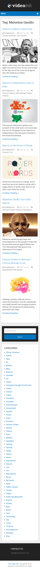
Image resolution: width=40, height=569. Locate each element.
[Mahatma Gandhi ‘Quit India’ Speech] (20, 225)
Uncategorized (12, 530)
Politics (29, 93)
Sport (8, 507)
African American (9, 36)
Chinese (9, 392)
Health (8, 451)
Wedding (9, 533)
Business (9, 372)
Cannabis (9, 375)
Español (9, 411)
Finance (9, 431)
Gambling (10, 441)
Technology (10, 517)
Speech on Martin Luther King (17, 29)
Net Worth (10, 480)
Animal (8, 356)
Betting (9, 365)
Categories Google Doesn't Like (18, 385)
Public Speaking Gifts (14, 497)
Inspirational (27, 210)
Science (9, 500)
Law (7, 467)
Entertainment (11, 405)
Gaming (9, 444)
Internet (9, 464)
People (9, 490)
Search (20, 337)
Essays (8, 415)
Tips (7, 520)
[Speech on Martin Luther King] (20, 50)
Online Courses (12, 487)
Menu (3, 14)
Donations (10, 398)
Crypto (8, 395)
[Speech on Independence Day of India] (20, 111)
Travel (8, 523)
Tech (8, 513)
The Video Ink (13, 564)
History (12, 93)
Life (18, 36)
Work (8, 536)
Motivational (20, 93)
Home (8, 457)
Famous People (8, 210)
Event (8, 418)
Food (8, 434)
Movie (8, 477)
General (5, 93)
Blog (8, 369)
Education (10, 402)
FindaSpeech (9, 33)
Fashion (9, 428)
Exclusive (9, 421)
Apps (8, 359)
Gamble (9, 438)
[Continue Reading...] (10, 77)
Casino (8, 382)
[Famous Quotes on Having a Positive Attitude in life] (20, 285)
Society (24, 36)
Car (7, 379)
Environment (11, 408)
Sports (8, 510)
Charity (8, 388)
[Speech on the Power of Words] (20, 167)
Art (7, 362)
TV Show (9, 526)
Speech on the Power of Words (17, 145)
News (8, 484)
